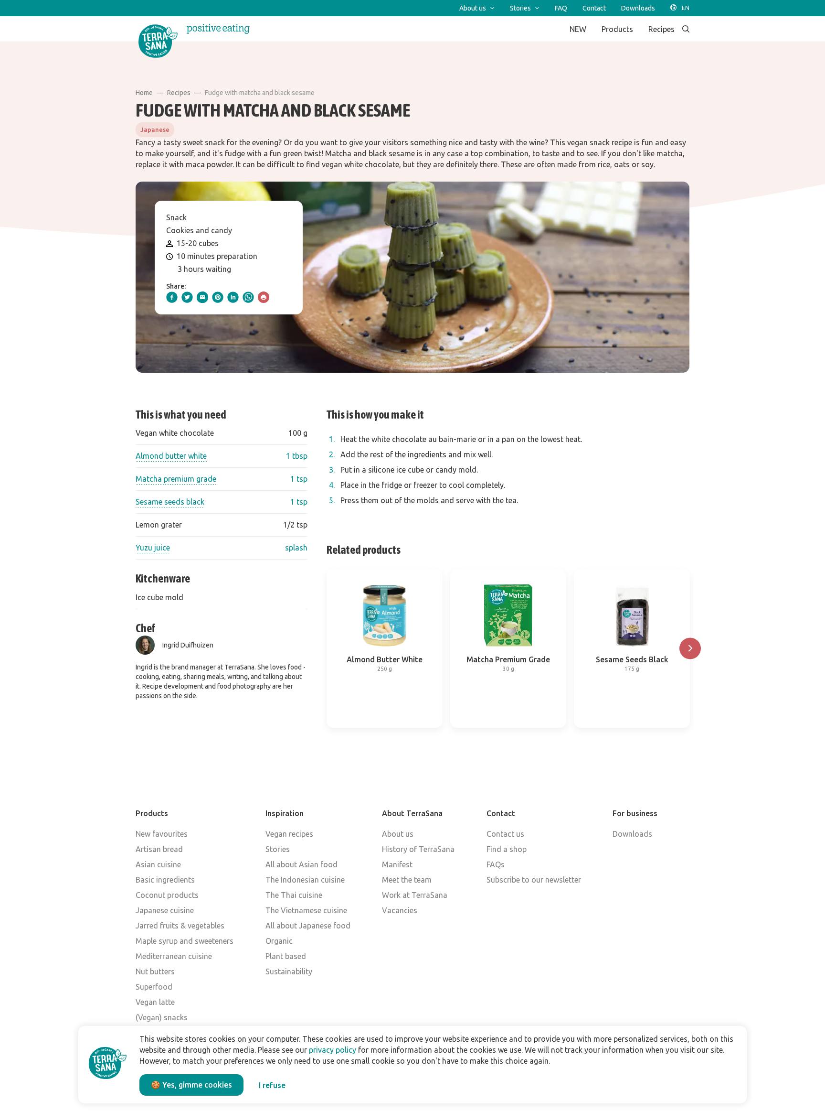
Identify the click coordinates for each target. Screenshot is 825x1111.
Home (144, 93)
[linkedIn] (233, 297)
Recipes (178, 93)
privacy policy (332, 1050)
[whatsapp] (248, 297)
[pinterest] (217, 297)
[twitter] (187, 297)
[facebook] (172, 297)
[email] (202, 297)
